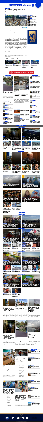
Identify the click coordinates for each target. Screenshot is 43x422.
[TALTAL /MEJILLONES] (31, 87)
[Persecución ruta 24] (29, 404)
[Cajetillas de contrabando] (29, 359)
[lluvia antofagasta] (29, 396)
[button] (7, 58)
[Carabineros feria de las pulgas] (29, 16)
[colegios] (31, 77)
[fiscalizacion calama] (29, 22)
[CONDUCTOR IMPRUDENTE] (29, 381)
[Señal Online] (21, 6)
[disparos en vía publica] (31, 92)
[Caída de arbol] (31, 82)
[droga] (29, 389)
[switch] (28, 418)
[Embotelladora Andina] (4, 118)
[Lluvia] (31, 111)
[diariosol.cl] (3, 1)
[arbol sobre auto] (31, 97)
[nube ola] (31, 101)
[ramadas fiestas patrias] (4, 114)
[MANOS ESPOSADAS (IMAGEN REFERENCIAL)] (29, 25)
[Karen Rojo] (29, 19)
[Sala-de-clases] (31, 106)
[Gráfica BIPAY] (4, 122)
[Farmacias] (31, 121)
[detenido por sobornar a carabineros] (4, 110)
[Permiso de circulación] (31, 116)
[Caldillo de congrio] (29, 351)
